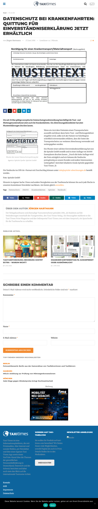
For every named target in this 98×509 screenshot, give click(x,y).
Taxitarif (10, 254)
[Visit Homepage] (45, 3)
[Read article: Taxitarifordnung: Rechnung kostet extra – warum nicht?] (25, 247)
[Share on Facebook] (5, 111)
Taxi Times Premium (62, 254)
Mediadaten (44, 463)
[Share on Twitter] (10, 111)
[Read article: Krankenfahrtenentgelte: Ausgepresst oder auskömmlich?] (73, 247)
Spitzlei (51, 190)
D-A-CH (12, 13)
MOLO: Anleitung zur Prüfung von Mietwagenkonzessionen (29, 374)
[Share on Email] (15, 111)
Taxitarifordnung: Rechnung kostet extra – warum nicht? (23, 261)
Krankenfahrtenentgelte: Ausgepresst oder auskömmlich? (72, 261)
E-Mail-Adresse (10, 338)
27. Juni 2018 (30, 40)
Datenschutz (14, 190)
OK (45, 505)
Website (54, 338)
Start (5, 13)
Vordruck (62, 190)
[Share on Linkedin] (29, 111)
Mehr (53, 505)
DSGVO (26, 190)
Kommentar (9, 295)
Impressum (8, 490)
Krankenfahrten (38, 190)
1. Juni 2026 (56, 266)
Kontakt (6, 482)
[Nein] (95, 503)
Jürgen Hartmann (14, 40)
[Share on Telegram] (24, 111)
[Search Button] (85, 4)
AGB (5, 486)
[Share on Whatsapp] (19, 111)
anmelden (59, 185)
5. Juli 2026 (8, 266)
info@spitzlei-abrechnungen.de (72, 170)
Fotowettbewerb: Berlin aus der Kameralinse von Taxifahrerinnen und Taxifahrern (39, 366)
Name (6, 326)
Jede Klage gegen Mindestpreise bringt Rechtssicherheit (28, 381)
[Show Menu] (4, 4)
